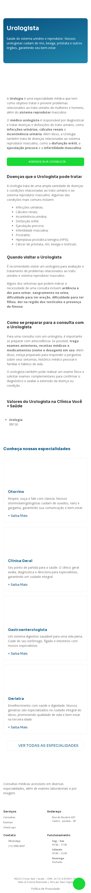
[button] (84, 7)
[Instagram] (6, 800)
